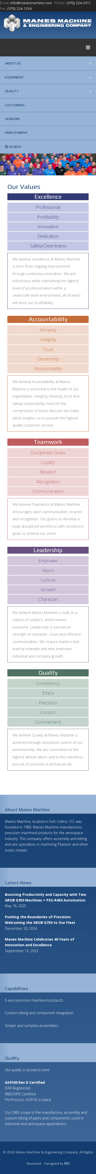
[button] (48, 48)
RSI (66, 1163)
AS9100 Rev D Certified (25, 1082)
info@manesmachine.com (31, 2)
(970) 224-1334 (19, 8)
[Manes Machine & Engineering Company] (48, 24)
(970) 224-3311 (78, 2)
